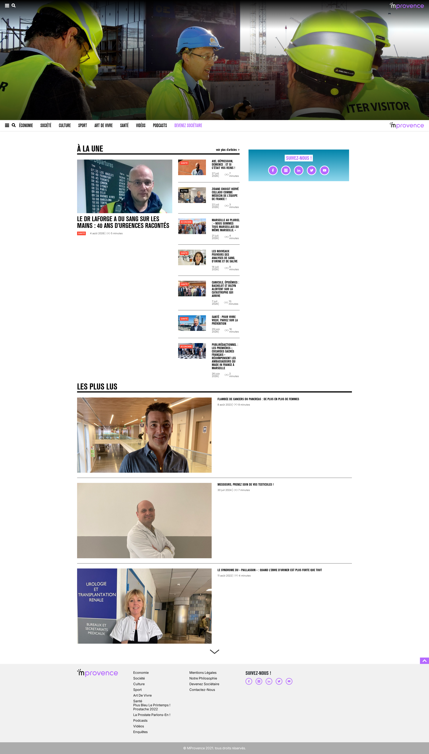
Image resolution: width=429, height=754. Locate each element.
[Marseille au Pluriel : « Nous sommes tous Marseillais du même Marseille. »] (192, 226)
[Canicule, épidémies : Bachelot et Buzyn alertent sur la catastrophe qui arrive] (192, 288)
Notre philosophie (203, 678)
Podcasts (160, 125)
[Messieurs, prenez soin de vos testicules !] (144, 520)
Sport (82, 125)
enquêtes (140, 732)
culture (139, 684)
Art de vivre (104, 125)
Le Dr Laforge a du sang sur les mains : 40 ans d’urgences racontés (123, 222)
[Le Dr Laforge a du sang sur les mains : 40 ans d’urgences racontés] (124, 186)
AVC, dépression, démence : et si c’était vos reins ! (223, 164)
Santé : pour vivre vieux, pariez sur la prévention (225, 320)
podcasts (140, 721)
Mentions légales (203, 673)
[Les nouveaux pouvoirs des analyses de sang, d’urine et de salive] (192, 257)
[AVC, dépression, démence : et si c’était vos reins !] (192, 167)
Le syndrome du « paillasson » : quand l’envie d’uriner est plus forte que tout (270, 570)
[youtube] (324, 170)
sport (137, 690)
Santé (124, 125)
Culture (65, 125)
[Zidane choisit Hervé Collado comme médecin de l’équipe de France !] (192, 195)
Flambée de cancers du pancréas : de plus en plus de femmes (258, 399)
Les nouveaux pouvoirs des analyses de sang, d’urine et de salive (224, 256)
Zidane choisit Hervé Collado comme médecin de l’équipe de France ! (225, 194)
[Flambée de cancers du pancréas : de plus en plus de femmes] (144, 435)
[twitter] (311, 170)
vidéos (138, 726)
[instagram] (286, 170)
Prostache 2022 (145, 709)
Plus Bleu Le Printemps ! (151, 705)
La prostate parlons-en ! (151, 715)
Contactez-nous (202, 690)
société (139, 678)
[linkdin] (298, 170)
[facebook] (273, 170)
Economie (186, 222)
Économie (26, 125)
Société (45, 125)
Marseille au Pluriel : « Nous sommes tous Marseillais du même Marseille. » (226, 225)
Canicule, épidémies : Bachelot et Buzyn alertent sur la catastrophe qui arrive (225, 289)
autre (184, 191)
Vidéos (140, 125)
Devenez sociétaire (188, 125)
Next (214, 651)
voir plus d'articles (227, 150)
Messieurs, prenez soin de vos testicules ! (246, 484)
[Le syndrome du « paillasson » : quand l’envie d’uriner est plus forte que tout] (144, 606)
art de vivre (142, 695)
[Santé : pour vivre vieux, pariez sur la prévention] (192, 323)
